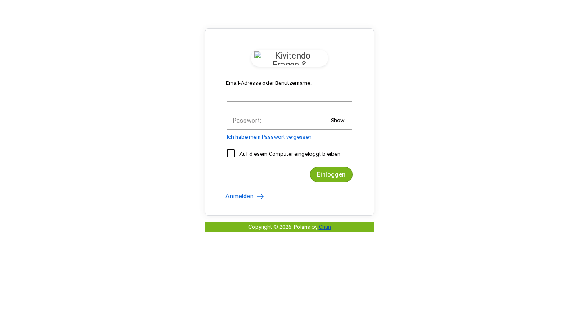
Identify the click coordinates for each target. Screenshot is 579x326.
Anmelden (240, 196)
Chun (325, 227)
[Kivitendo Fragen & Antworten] (289, 58)
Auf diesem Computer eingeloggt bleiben (289, 154)
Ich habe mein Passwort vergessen (269, 137)
